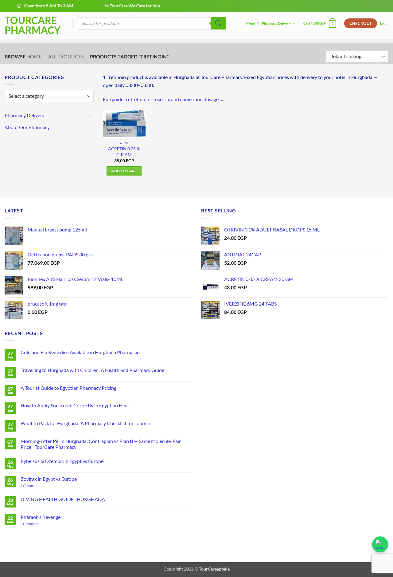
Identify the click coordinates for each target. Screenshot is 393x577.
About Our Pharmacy (27, 127)
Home (33, 56)
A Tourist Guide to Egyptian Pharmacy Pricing (68, 388)
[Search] (218, 23)
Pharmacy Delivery (276, 23)
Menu (250, 23)
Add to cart (124, 171)
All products (66, 56)
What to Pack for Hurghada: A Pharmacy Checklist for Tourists (86, 423)
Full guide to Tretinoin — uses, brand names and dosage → (163, 99)
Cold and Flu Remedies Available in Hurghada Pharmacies (81, 352)
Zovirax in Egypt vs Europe (49, 479)
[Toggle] (90, 115)
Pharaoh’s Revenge (40, 517)
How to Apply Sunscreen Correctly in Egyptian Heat (75, 405)
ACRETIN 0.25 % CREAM (124, 151)
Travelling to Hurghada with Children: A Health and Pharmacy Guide (92, 370)
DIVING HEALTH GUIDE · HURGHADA (63, 499)
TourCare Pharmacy (32, 25)
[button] (320, 23)
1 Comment (35, 486)
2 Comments (37, 524)
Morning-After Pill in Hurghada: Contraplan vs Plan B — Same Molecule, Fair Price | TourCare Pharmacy (101, 444)
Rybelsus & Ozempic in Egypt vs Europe (62, 461)
